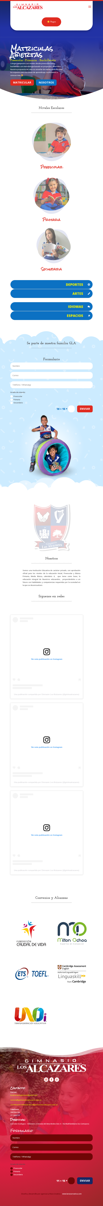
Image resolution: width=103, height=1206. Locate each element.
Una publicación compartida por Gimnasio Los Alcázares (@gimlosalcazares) (46, 694)
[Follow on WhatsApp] (57, 1079)
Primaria (17, 399)
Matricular (22, 82)
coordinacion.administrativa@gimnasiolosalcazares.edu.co (34, 1104)
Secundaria (51, 269)
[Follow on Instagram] (46, 1079)
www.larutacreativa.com (72, 1194)
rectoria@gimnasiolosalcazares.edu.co (26, 1100)
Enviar (85, 409)
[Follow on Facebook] (51, 1079)
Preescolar (51, 167)
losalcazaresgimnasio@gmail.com (23, 1095)
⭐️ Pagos (51, 22)
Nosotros (46, 82)
